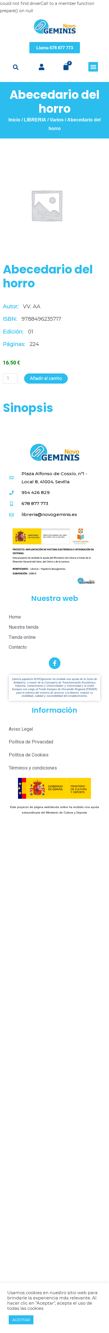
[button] (16, 67)
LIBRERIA (35, 119)
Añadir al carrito (46, 378)
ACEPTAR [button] (21, 1319)
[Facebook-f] (54, 663)
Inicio (14, 119)
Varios (57, 119)
